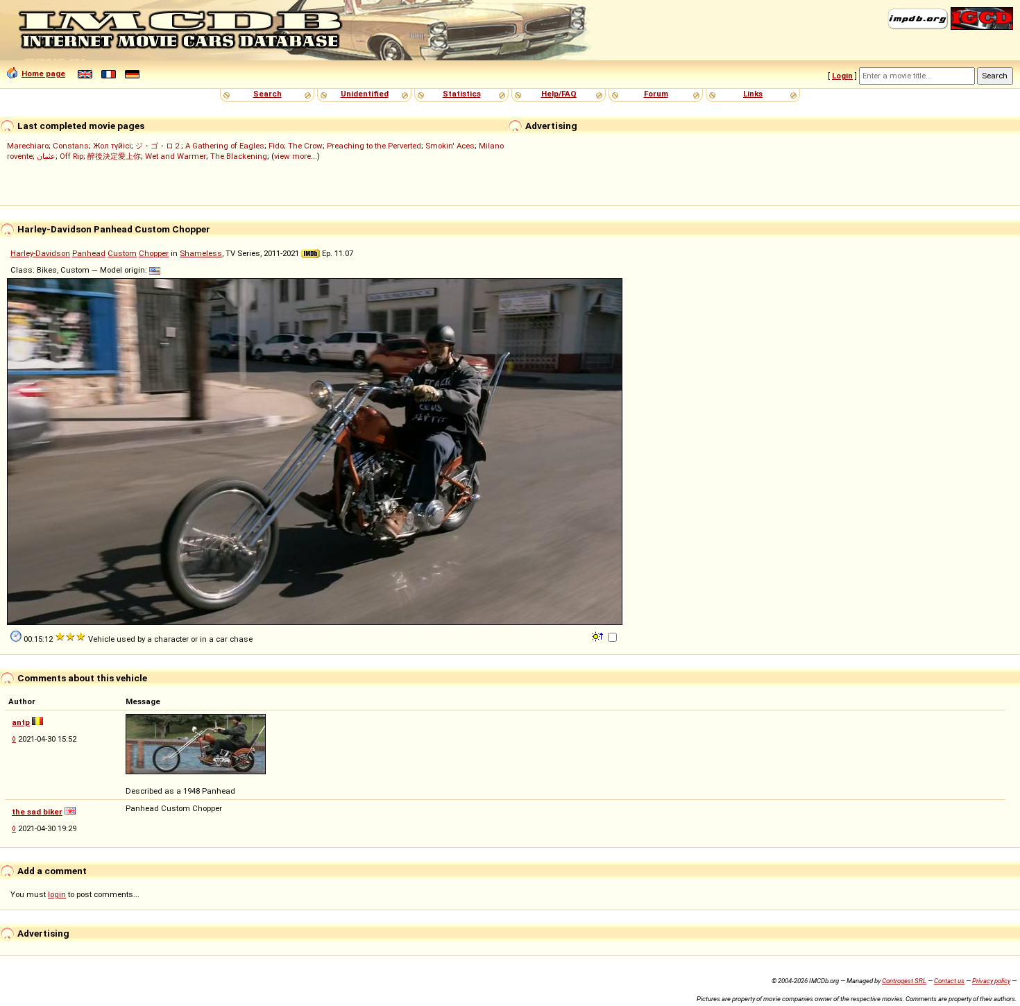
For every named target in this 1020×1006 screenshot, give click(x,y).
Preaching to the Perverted (374, 146)
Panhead (88, 253)
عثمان (46, 156)
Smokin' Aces (450, 146)
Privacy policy (991, 980)
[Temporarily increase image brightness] (598, 635)
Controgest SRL (904, 980)
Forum (656, 94)
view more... (295, 156)
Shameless (201, 253)
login (57, 894)
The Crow (305, 146)
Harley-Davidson (40, 253)
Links (753, 94)
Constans (71, 146)
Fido (276, 146)
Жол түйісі (112, 146)
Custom (122, 253)
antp (21, 722)
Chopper (154, 253)
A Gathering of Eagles (224, 146)
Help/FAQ (559, 94)
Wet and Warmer (175, 156)
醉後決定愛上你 (114, 156)
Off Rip (71, 156)
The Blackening (238, 156)
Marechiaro (28, 146)
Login (842, 75)
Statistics (462, 94)
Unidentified (365, 94)
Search (267, 94)
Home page (43, 73)
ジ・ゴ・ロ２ (158, 146)
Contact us (949, 980)
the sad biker (37, 812)
